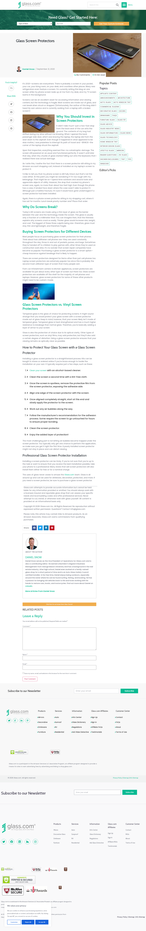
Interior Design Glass (110, 146)
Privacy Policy (117, 778)
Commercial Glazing (109, 107)
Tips (129, 159)
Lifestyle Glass (107, 150)
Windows (104, 164)
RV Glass (123, 155)
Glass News (125, 133)
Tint (123, 159)
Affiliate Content (108, 93)
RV (56, 727)
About (118, 727)
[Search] (117, 5)
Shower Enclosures (109, 159)
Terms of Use (121, 732)
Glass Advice (106, 124)
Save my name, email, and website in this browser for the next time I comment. (50, 673)
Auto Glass (105, 102)
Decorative (42, 722)
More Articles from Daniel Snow (40, 591)
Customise (14, 922)
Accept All (42, 922)
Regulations (77, 727)
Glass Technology (109, 137)
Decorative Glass (108, 111)
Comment (27, 626)
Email (25, 664)
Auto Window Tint (122, 102)
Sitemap (126, 778)
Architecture (124, 98)
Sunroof (58, 722)
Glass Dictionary (79, 722)
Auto (57, 717)
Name (25, 654)
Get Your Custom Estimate (111, 24)
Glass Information (109, 133)
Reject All (28, 922)
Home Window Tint (109, 142)
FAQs (114, 115)
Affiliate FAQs (96, 727)
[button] (124, 5)
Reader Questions (108, 155)
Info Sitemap (134, 778)
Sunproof (75, 834)
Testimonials (96, 732)
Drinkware (105, 115)
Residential (59, 732)
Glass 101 (122, 120)
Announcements (107, 98)
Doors (122, 111)
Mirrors (120, 150)
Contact (119, 717)
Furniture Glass (107, 120)
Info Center (77, 717)
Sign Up (94, 717)
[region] (27, 914)
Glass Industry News (110, 129)
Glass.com (69, 474)
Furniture (42, 732)
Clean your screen (38, 370)
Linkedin (28, 586)
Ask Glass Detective (80, 732)
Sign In (94, 722)
